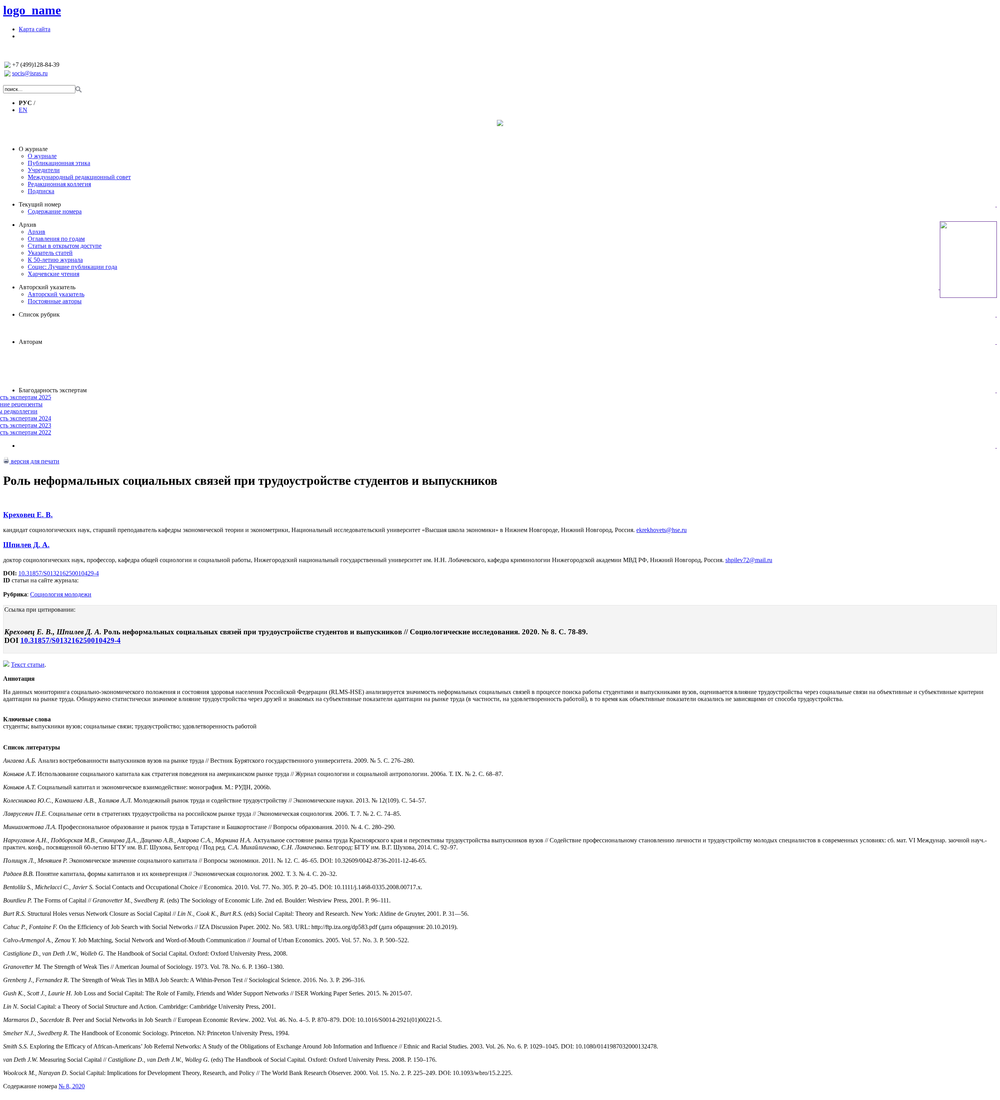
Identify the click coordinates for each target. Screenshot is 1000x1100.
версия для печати (34, 461)
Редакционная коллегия (59, 184)
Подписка (41, 191)
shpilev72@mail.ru (748, 560)
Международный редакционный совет (79, 177)
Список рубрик (39, 314)
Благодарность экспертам (53, 390)
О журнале (33, 149)
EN (23, 110)
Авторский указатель (47, 287)
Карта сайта (34, 29)
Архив (27, 224)
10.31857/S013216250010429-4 (58, 573)
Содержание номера (55, 211)
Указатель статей (50, 252)
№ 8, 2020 (72, 1086)
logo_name (32, 10)
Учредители (44, 170)
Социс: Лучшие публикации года (72, 266)
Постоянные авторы (55, 301)
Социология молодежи (60, 594)
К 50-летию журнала (55, 259)
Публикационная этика (59, 163)
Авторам (30, 341)
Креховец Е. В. (28, 515)
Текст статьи (28, 664)
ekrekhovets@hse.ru (661, 530)
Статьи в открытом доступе (65, 245)
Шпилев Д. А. (26, 545)
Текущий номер (40, 204)
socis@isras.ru (30, 73)
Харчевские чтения (53, 274)
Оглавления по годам (56, 238)
